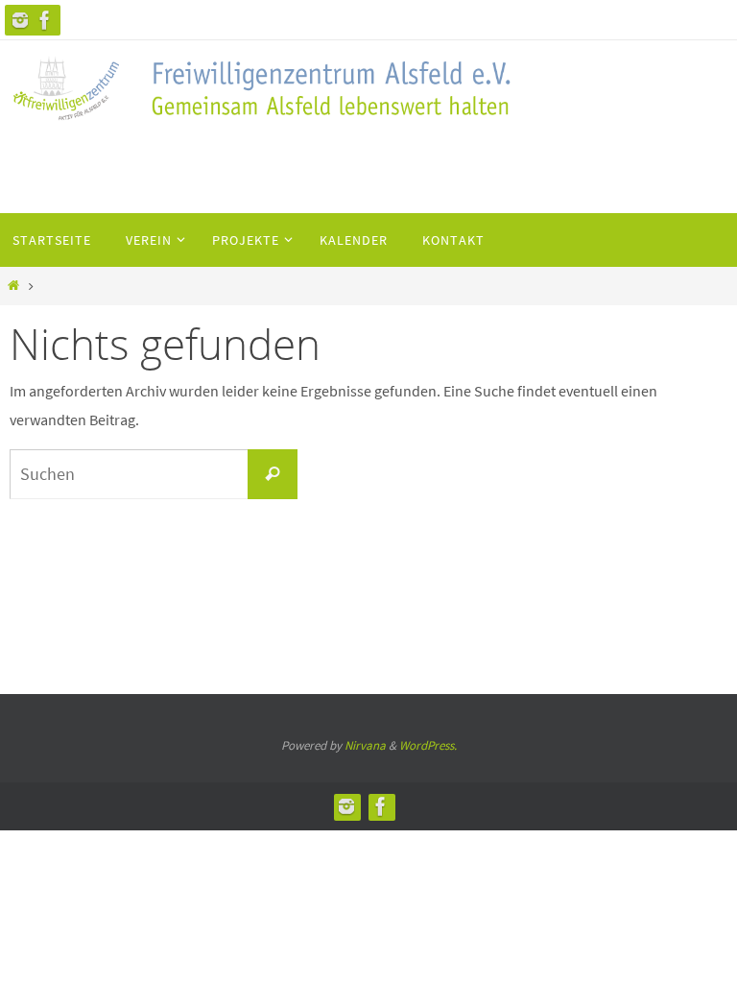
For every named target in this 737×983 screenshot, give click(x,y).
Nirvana (365, 745)
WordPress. (428, 745)
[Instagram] (20, 20)
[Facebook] (45, 20)
